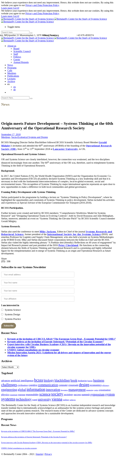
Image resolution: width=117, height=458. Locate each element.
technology (24, 399)
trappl (34, 400)
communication (48, 385)
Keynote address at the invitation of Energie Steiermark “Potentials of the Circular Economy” (55, 341)
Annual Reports (21, 62)
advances (5, 380)
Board (16, 48)
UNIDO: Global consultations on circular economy (33, 350)
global (22, 389)
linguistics (64, 390)
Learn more (7, 8)
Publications (13, 76)
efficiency (105, 385)
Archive (11, 81)
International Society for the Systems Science (74, 234)
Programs (11, 67)
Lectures (11, 78)
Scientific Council (22, 51)
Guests (16, 59)
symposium (97, 394)
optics (96, 390)
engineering (9, 389)
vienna (57, 399)
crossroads (73, 385)
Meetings (11, 73)
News (10, 65)
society (57, 394)
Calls (9, 70)
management (77, 389)
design (84, 384)
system (110, 394)
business (98, 380)
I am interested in (10, 305)
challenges (9, 385)
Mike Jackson (48, 231)
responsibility (32, 394)
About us (11, 46)
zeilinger (73, 400)
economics (96, 385)
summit (86, 394)
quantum (13, 395)
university (44, 399)
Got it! (16, 8)
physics (5, 394)
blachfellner (62, 380)
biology (49, 380)
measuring (90, 390)
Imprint (39, 454)
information (36, 389)
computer (63, 385)
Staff (15, 54)
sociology (68, 394)
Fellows (17, 56)
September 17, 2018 (11, 134)
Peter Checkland (68, 245)
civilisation (23, 385)
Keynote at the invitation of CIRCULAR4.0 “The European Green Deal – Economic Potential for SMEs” (61, 339)
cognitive (32, 385)
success (77, 394)
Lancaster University (65, 149)
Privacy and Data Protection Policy (42, 5)
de (14, 89)
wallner (66, 400)
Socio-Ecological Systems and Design (29, 137)
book (74, 380)
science (45, 394)
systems (8, 398)
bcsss (38, 380)
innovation (53, 389)
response (21, 395)
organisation (105, 390)
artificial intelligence (22, 380)
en (14, 87)
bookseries (82, 381)
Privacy (48, 454)
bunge (90, 381)
